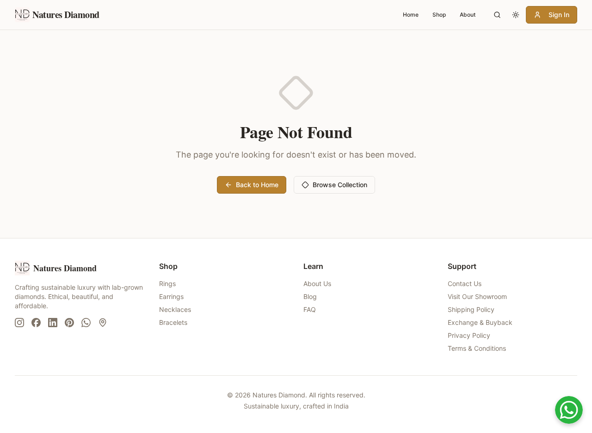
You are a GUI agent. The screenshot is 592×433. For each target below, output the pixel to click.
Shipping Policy (471, 309)
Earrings (171, 296)
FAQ (309, 309)
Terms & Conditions (477, 348)
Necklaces (175, 309)
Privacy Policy (469, 335)
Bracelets (173, 322)
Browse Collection (340, 185)
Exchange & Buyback (480, 322)
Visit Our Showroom (477, 296)
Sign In (559, 14)
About (467, 14)
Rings (167, 283)
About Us (317, 283)
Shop (439, 14)
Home (411, 14)
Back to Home (257, 185)
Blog (310, 296)
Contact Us (464, 283)
